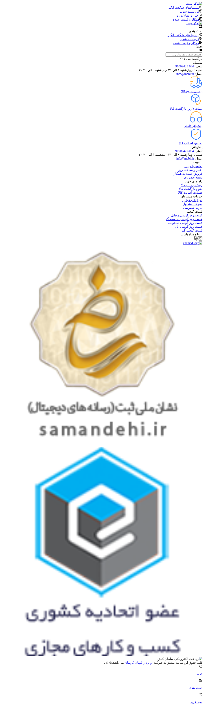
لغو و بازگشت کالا (190, 188)
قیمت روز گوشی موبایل (186, 215)
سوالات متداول (192, 204)
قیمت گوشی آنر (191, 230)
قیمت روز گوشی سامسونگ (184, 219)
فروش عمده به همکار (188, 173)
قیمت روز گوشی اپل (188, 226)
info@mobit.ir (185, 74)
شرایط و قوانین (192, 200)
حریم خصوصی (192, 207)
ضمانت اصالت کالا (190, 192)
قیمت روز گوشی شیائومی (185, 223)
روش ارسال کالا (191, 185)
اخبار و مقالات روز (190, 170)
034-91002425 (185, 66)
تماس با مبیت (193, 166)
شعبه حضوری (193, 177)
